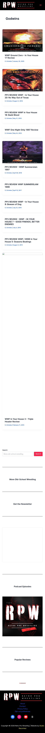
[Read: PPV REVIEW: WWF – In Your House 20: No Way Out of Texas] (22, 80)
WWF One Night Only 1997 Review (21, 130)
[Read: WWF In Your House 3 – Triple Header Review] (22, 334)
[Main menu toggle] (40, 5)
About (22, 704)
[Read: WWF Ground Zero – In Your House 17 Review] (22, 40)
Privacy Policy (22, 709)
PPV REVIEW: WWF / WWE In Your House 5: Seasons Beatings (21, 240)
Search (4, 450)
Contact (23, 706)
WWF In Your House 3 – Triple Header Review (19, 420)
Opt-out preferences (22, 711)
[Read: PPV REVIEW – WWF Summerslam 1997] (22, 152)
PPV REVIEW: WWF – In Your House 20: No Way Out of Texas (22, 96)
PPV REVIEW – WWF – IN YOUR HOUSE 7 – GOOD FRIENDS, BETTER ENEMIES (22, 221)
